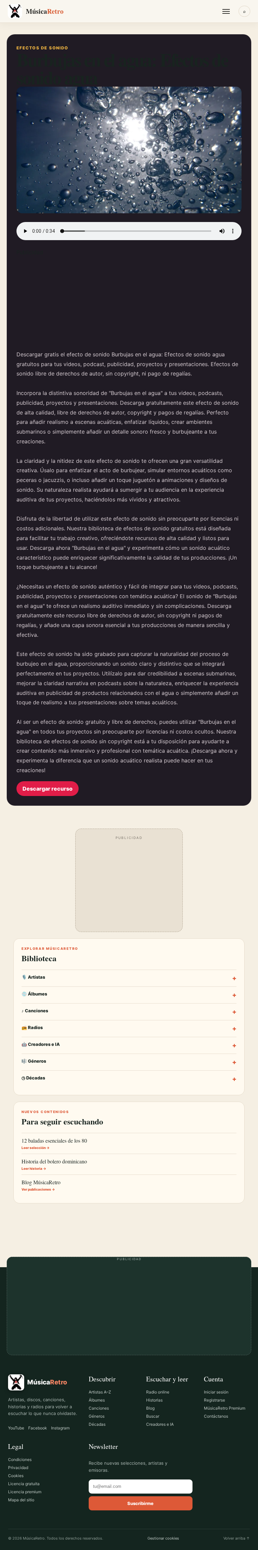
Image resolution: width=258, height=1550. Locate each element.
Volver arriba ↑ (236, 1538)
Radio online (157, 1391)
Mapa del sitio (21, 1499)
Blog (150, 1408)
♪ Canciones (129, 1012)
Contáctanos (216, 1416)
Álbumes (97, 1400)
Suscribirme (140, 1503)
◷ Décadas (129, 1079)
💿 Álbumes (129, 995)
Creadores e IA (160, 1424)
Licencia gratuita (24, 1483)
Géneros (96, 1416)
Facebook (37, 1427)
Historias (154, 1400)
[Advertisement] (129, 303)
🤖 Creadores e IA (129, 1045)
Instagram (60, 1427)
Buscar (152, 1416)
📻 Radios (129, 1028)
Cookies (16, 1475)
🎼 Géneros (129, 1062)
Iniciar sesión (216, 1391)
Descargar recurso (48, 788)
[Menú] (226, 11)
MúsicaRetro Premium (224, 1408)
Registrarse (214, 1400)
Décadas (97, 1424)
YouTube (16, 1427)
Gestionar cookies (163, 1538)
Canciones (99, 1408)
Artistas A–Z (100, 1391)
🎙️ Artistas (129, 978)
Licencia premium (24, 1491)
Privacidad (18, 1467)
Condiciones (20, 1459)
